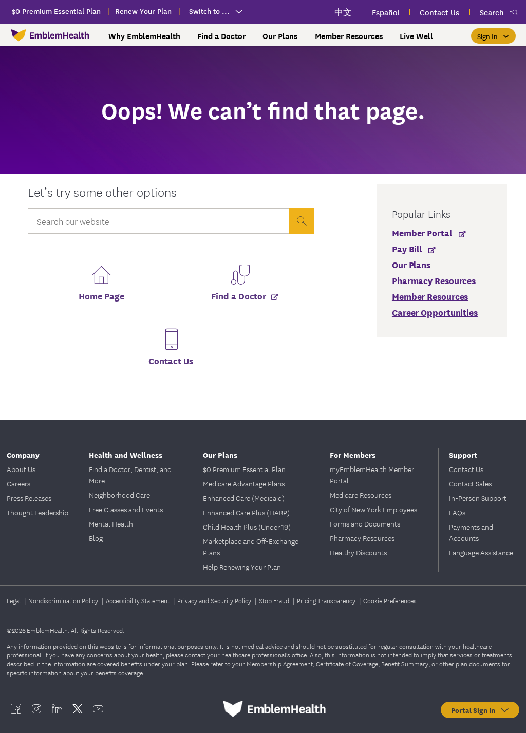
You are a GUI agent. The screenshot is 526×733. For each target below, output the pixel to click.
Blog (96, 537)
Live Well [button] (416, 36)
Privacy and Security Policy (215, 600)
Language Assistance (481, 552)
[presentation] (301, 221)
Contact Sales (470, 483)
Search (492, 12)
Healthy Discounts (358, 552)
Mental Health (111, 523)
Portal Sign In (475, 710)
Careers (18, 483)
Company (23, 454)
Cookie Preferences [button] (390, 600)
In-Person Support (477, 497)
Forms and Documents (365, 523)
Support (463, 454)
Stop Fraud (275, 600)
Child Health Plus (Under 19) (247, 526)
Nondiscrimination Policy (64, 600)
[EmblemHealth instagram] (36, 709)
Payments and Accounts (471, 532)
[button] (493, 36)
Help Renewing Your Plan (242, 566)
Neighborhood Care (119, 494)
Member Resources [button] (349, 36)
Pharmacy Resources (362, 537)
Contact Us (170, 360)
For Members (352, 454)
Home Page (101, 295)
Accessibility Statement (138, 600)
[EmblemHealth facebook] (16, 709)
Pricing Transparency (327, 600)
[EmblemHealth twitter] (77, 709)
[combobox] (158, 223)
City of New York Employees (373, 509)
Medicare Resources (360, 494)
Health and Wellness (125, 454)
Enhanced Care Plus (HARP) (246, 512)
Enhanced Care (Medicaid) (244, 497)
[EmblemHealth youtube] (98, 709)
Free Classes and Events (126, 509)
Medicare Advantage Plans (244, 483)
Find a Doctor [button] (221, 36)
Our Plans (220, 454)
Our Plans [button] (279, 36)
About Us (21, 469)
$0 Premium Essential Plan (244, 469)
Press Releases (29, 497)
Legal (14, 600)
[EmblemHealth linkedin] (57, 709)
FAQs (457, 512)
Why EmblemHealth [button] (144, 36)
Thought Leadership (37, 512)
